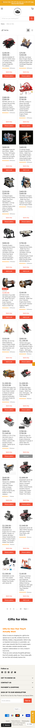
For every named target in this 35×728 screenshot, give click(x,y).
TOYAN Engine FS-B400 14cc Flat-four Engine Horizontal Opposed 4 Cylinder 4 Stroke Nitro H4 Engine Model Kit (26, 440)
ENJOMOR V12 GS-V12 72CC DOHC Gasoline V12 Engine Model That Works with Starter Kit (8, 579)
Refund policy (25, 721)
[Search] (31, 18)
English (17, 709)
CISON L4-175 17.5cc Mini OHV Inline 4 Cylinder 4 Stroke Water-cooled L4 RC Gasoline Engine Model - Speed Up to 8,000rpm (9, 441)
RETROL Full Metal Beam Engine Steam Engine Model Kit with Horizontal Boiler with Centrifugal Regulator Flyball (26, 61)
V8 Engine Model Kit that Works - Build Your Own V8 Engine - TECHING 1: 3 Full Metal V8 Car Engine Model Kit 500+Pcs (8, 154)
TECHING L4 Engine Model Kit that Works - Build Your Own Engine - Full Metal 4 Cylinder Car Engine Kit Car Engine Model (25, 200)
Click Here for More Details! (22, 2)
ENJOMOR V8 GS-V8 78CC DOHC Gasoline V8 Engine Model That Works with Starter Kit (26, 531)
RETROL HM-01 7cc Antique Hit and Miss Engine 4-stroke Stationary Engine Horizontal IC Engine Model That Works (8, 106)
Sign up (27, 701)
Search (7, 721)
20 (20, 609)
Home (2, 24)
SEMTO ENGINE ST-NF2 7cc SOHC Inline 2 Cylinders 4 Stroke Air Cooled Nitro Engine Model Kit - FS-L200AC (8, 61)
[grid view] (28, 30)
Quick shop (9, 72)
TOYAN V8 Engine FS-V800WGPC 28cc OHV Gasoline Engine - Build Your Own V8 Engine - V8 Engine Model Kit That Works (25, 347)
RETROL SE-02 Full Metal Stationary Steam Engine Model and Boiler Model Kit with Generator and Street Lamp (8, 345)
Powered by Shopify (17, 725)
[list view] (32, 30)
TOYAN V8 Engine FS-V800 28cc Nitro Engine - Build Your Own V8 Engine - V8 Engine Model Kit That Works (25, 392)
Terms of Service (15, 721)
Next (25, 609)
